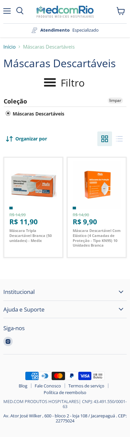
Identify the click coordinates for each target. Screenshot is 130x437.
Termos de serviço (86, 386)
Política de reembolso (65, 392)
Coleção (15, 101)
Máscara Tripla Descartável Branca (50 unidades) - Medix (30, 235)
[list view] (119, 138)
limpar (115, 100)
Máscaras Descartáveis (37, 113)
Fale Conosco (48, 386)
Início (9, 47)
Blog (23, 386)
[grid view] (104, 138)
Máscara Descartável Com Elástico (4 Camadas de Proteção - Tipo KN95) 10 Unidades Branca (97, 238)
